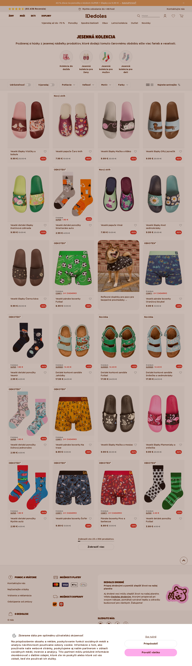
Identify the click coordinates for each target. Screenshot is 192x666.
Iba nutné (150, 636)
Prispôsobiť (151, 643)
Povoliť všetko (151, 652)
